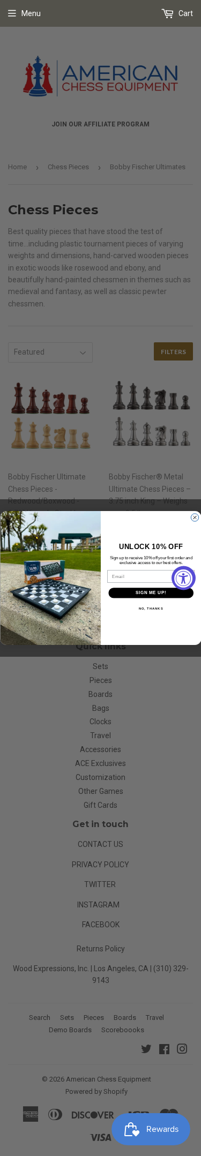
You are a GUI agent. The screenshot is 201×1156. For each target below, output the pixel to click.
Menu (31, 13)
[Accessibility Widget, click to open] (184, 578)
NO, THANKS (150, 608)
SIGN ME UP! (150, 593)
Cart (185, 13)
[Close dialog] (194, 517)
